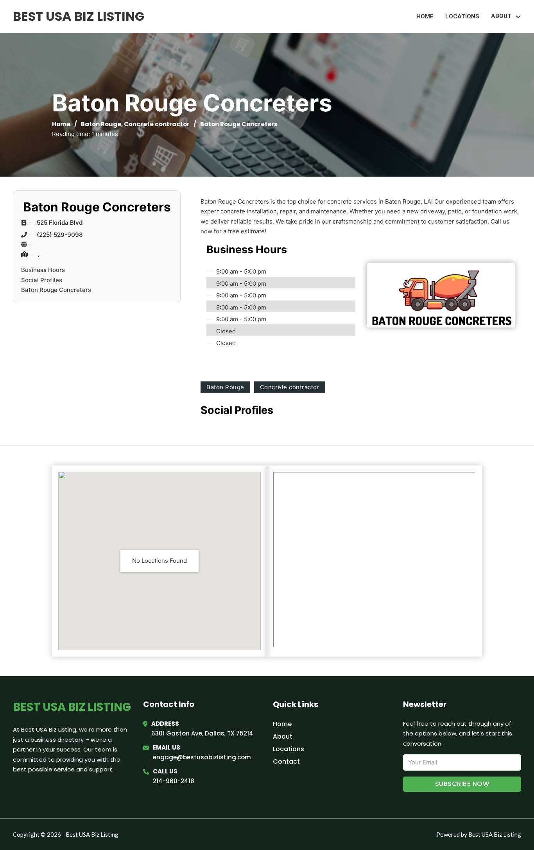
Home (425, 16)
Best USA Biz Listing (78, 16)
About (282, 736)
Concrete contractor (157, 124)
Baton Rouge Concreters (56, 289)
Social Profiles (41, 280)
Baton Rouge (101, 124)
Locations (462, 16)
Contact (286, 761)
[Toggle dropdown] (518, 17)
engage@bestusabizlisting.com (202, 757)
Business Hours (43, 270)
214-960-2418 (173, 781)
